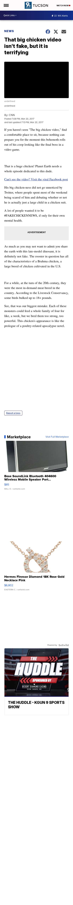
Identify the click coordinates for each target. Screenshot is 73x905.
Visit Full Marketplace (57, 437)
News (9, 31)
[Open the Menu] (6, 5)
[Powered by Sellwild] (63, 645)
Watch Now (63, 5)
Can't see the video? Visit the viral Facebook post (36, 179)
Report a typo (13, 413)
